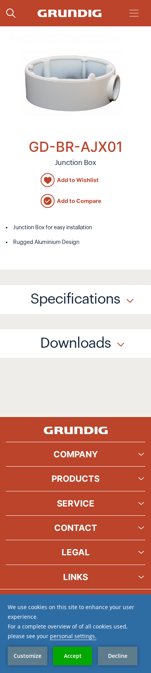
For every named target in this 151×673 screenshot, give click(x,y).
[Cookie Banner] (75, 633)
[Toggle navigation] (134, 13)
